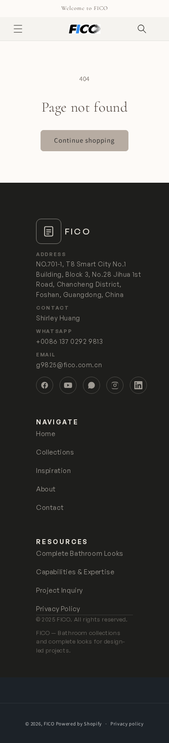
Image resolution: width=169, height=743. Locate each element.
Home (45, 433)
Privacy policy (127, 723)
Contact (50, 507)
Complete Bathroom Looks (79, 553)
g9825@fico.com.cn (69, 365)
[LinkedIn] (138, 385)
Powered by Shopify (79, 723)
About (46, 489)
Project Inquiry (59, 590)
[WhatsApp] (91, 385)
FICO (49, 723)
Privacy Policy (58, 608)
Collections (55, 452)
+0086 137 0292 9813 (69, 341)
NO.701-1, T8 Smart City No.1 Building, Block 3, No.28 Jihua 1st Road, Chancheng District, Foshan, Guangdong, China (88, 279)
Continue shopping (84, 140)
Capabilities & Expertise (75, 571)
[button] (18, 29)
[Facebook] (44, 385)
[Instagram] (114, 385)
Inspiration (53, 470)
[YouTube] (68, 385)
